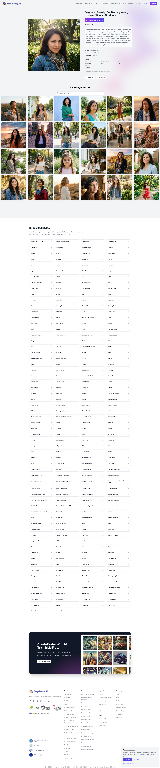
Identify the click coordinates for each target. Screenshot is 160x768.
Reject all (136, 759)
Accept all (127, 759)
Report (100, 53)
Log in (145, 4)
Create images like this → (94, 20)
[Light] (139, 4)
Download (102, 77)
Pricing (130, 4)
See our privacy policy (129, 763)
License (87, 71)
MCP (124, 4)
